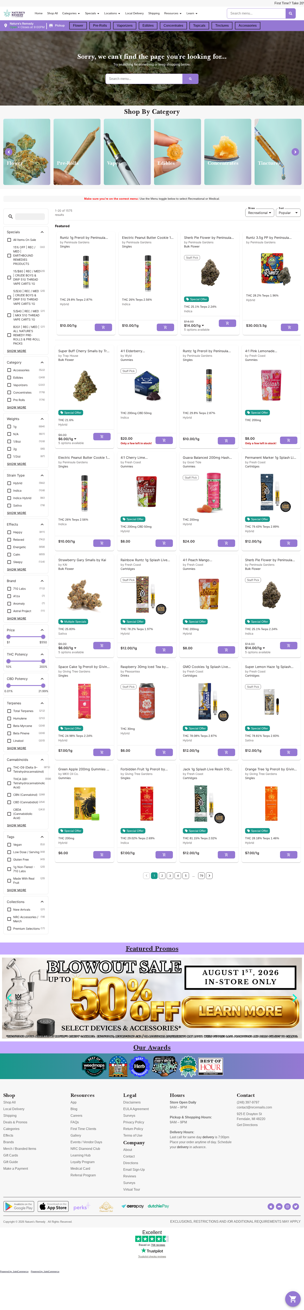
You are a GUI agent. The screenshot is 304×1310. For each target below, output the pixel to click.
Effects (8, 1135)
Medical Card (80, 1168)
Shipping (154, 13)
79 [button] (201, 875)
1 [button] (154, 875)
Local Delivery (134, 13)
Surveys (129, 1115)
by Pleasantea (130, 671)
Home (39, 13)
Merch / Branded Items (19, 1148)
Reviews (129, 1176)
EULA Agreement (136, 1109)
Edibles (148, 25)
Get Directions (247, 1125)
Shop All (52, 13)
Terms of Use (132, 1135)
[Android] (279, 1206)
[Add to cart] (103, 327)
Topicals (199, 25)
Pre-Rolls (100, 25)
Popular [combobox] (285, 213)
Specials (90, 13)
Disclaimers (132, 1102)
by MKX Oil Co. (68, 774)
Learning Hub (81, 1155)
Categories (69, 13)
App (74, 1102)
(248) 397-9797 (248, 1102)
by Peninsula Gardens (74, 242)
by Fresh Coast (255, 355)
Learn (190, 13)
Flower (78, 25)
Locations (110, 13)
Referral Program (83, 1175)
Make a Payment (15, 1168)
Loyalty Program (83, 1162)
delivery (208, 1137)
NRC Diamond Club (85, 1148)
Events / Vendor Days (86, 1142)
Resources (171, 13)
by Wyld (126, 355)
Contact (129, 1156)
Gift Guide (10, 1162)
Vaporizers (125, 25)
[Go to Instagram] (287, 1206)
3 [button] (170, 875)
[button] (34, 25)
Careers (76, 1115)
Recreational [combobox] (258, 213)
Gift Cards (10, 1155)
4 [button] (178, 875)
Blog (74, 1109)
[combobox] (195, 323)
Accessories (248, 25)
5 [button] (186, 875)
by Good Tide (192, 462)
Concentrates (173, 25)
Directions (130, 1163)
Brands (8, 1142)
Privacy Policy (133, 1122)
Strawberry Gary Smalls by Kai (82, 560)
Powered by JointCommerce (14, 1271)
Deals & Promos (15, 1122)
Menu (251, 208)
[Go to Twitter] (295, 1206)
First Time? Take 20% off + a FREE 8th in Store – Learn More (222, 3)
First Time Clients (83, 1129)
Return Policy (133, 1129)
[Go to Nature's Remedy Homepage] (14, 13)
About (127, 1150)
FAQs (75, 1122)
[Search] (291, 13)
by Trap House (68, 355)
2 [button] (162, 875)
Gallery (76, 1135)
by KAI (62, 564)
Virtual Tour (131, 1189)
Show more (16, 351)
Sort (281, 208)
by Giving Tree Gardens (74, 671)
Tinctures (222, 25)
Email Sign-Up (134, 1169)
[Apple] (271, 1206)
